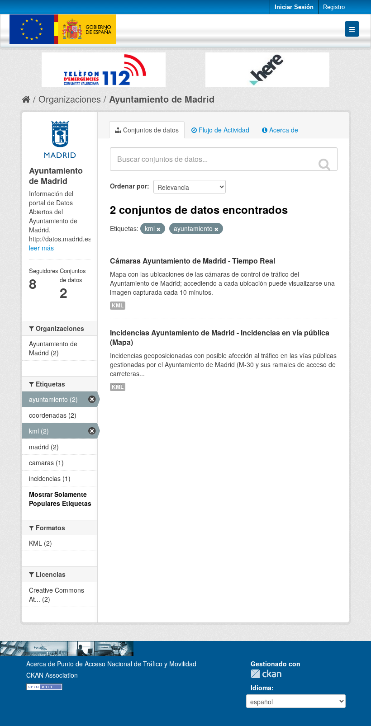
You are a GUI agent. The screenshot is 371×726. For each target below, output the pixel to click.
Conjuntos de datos (150, 129)
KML (118, 305)
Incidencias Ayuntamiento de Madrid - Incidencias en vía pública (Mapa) (219, 337)
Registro (334, 7)
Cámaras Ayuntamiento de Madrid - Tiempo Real (192, 260)
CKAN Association (52, 674)
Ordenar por (128, 185)
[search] (324, 164)
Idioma (261, 687)
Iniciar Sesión (294, 7)
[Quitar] (159, 228)
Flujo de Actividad (223, 129)
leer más (41, 247)
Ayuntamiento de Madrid (161, 98)
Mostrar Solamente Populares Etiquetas (60, 499)
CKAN (268, 674)
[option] (103, 67)
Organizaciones (69, 98)
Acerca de (282, 129)
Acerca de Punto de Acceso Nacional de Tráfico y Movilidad (111, 663)
